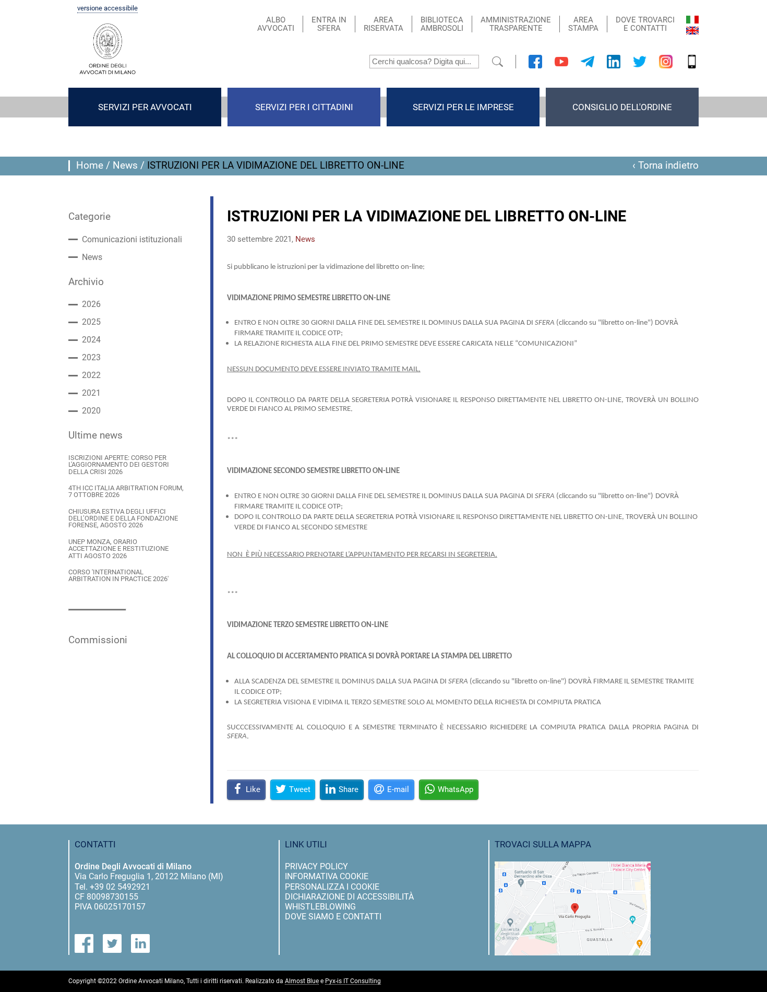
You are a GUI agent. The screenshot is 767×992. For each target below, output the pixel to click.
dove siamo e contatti (333, 917)
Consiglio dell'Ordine (622, 107)
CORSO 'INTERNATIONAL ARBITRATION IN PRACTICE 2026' (118, 576)
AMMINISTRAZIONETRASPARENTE (516, 24)
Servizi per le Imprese (463, 107)
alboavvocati (275, 24)
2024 (91, 340)
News (125, 165)
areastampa (583, 24)
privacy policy (316, 866)
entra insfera (328, 24)
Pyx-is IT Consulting (353, 981)
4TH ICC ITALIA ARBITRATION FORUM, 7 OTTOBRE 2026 (126, 492)
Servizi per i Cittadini (304, 107)
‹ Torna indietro (665, 165)
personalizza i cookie (332, 887)
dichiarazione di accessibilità (349, 897)
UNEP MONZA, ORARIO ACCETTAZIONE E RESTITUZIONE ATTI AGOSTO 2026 (118, 548)
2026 (91, 304)
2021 (91, 393)
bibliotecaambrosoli (442, 24)
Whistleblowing (320, 907)
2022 (91, 375)
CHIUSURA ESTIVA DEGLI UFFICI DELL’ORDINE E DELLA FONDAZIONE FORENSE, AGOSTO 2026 (123, 518)
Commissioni (97, 640)
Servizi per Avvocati (145, 107)
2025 (91, 322)
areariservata (383, 24)
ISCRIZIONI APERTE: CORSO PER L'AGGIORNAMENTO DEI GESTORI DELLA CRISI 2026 (118, 464)
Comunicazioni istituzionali (132, 239)
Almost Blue (302, 981)
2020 (91, 411)
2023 (91, 357)
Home (89, 165)
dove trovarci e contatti (645, 24)
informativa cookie (326, 876)
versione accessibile (107, 8)
